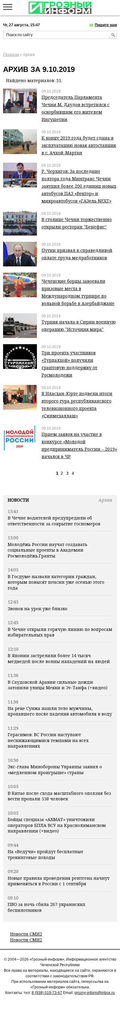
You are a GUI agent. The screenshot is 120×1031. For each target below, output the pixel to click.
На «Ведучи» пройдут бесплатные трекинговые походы (45, 854)
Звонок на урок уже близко (37, 609)
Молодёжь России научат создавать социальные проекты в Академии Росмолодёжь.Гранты (47, 550)
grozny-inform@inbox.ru (94, 993)
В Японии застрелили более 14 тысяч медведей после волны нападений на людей (59, 658)
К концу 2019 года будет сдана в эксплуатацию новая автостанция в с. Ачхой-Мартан (79, 145)
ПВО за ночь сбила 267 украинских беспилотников (46, 907)
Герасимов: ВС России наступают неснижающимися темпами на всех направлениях (48, 740)
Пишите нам (106, 25)
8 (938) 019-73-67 (47, 993)
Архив (105, 500)
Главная (11, 54)
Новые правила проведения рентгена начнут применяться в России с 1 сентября (59, 881)
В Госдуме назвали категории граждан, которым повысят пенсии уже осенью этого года (56, 582)
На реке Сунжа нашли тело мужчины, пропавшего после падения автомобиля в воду (60, 711)
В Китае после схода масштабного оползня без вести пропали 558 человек (59, 796)
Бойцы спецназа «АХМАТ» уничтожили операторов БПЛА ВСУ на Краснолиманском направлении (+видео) (57, 825)
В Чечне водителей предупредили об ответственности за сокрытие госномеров (54, 520)
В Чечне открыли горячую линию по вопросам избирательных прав (60, 632)
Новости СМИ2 (26, 934)
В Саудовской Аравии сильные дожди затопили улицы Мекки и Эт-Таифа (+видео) (57, 685)
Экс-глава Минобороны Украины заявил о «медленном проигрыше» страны (55, 769)
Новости (18, 500)
